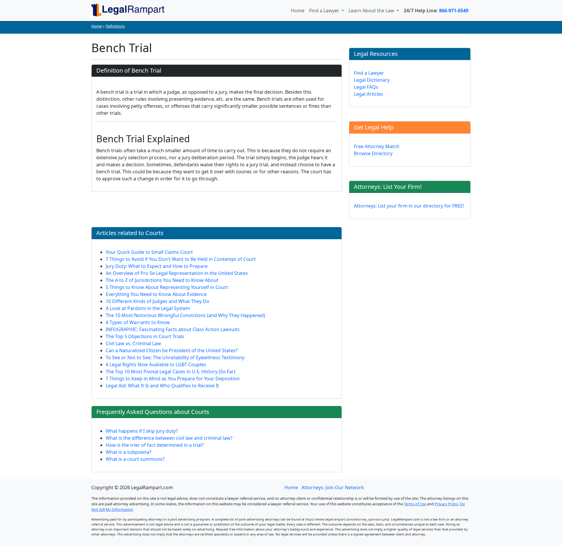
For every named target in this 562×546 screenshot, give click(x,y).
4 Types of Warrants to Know (138, 322)
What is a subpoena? (128, 452)
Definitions (115, 26)
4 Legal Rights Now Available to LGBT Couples (156, 364)
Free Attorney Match (376, 146)
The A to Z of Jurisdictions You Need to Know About (162, 280)
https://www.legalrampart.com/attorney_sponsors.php (347, 519)
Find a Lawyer (324, 10)
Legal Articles (368, 94)
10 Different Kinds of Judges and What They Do (157, 301)
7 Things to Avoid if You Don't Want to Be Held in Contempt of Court (181, 259)
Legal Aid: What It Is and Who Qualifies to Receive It (162, 385)
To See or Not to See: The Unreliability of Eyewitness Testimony (175, 357)
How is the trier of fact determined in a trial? (155, 445)
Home (297, 10)
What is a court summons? (135, 459)
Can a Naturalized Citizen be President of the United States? (172, 350)
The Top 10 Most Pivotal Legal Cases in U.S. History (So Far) (170, 371)
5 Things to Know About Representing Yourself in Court (167, 287)
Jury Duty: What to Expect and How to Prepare (157, 266)
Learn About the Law (372, 10)
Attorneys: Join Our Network (332, 487)
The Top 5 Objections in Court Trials (145, 336)
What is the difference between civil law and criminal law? (169, 438)
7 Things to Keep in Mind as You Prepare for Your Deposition (173, 378)
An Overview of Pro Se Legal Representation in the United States (177, 273)
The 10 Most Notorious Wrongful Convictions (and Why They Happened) (185, 315)
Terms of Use (415, 503)
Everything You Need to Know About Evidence (156, 294)
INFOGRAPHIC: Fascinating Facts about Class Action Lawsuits (173, 329)
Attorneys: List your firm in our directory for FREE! (409, 206)
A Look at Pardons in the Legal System (148, 308)
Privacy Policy (446, 503)
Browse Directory (373, 153)
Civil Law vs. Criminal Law (133, 343)
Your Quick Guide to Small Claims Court (149, 252)
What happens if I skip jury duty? (142, 431)
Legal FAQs (366, 87)
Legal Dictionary (372, 80)
